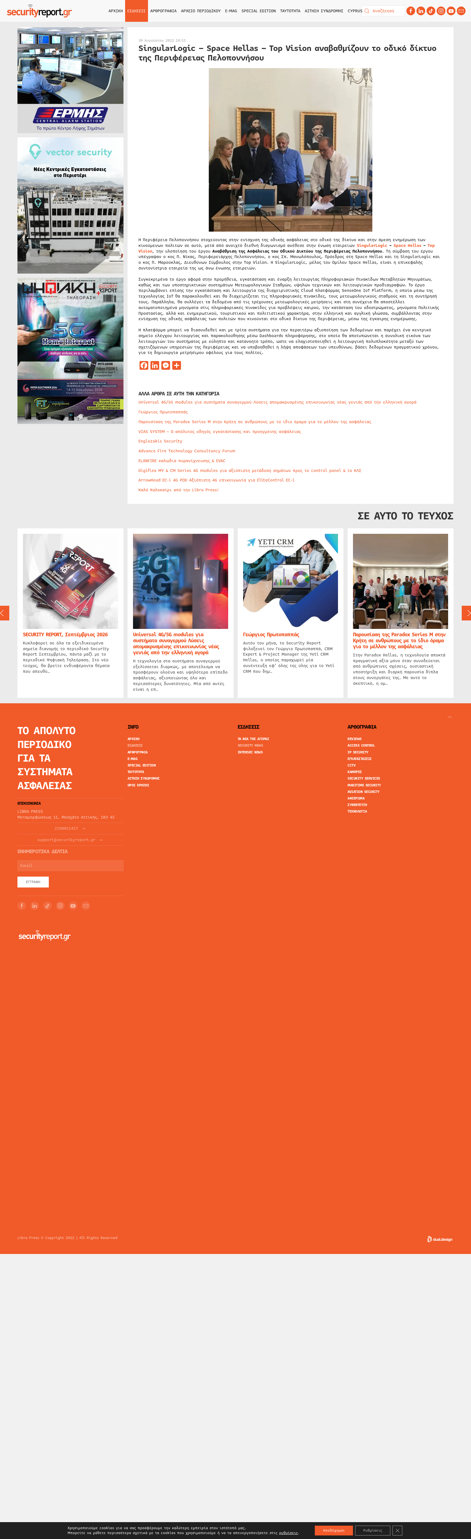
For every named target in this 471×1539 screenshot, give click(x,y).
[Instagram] (441, 11)
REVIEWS (355, 739)
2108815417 (66, 828)
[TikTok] (431, 11)
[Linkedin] (420, 11)
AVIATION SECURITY (364, 792)
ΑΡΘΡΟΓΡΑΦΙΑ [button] (163, 11)
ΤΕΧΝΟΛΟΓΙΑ (357, 811)
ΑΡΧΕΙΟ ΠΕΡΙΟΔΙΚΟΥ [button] (201, 11)
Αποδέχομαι (334, 1530)
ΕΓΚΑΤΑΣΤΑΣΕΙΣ (360, 759)
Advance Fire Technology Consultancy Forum (186, 451)
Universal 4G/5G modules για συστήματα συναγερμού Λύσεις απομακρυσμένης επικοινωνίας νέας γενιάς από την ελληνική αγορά (277, 402)
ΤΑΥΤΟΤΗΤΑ (290, 11)
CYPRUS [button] (355, 11)
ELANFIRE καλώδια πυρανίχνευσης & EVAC (181, 461)
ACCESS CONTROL (361, 745)
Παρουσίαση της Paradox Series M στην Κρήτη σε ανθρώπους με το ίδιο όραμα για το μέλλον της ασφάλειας (254, 422)
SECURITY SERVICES (364, 778)
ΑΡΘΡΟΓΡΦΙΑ (138, 752)
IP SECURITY (358, 752)
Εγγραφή (33, 882)
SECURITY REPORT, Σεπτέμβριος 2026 (65, 634)
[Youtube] (451, 11)
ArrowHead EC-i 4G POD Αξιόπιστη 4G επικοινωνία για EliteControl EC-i (216, 480)
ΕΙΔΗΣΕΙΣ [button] (136, 11)
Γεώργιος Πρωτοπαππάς (163, 412)
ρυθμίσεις (288, 1533)
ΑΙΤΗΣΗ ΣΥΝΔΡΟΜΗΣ (324, 11)
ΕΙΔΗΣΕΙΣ (135, 745)
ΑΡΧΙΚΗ (115, 11)
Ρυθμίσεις (372, 1530)
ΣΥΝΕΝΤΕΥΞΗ (357, 805)
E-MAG (231, 11)
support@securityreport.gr (66, 840)
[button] (450, 717)
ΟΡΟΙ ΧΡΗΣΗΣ (138, 785)
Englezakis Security (160, 441)
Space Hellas (407, 246)
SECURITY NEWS (250, 745)
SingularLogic (372, 246)
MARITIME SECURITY (364, 785)
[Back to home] (39, 11)
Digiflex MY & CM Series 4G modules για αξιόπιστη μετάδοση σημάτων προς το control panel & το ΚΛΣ (249, 471)
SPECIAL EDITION (258, 11)
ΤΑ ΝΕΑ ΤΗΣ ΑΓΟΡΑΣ (253, 739)
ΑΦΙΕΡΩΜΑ (356, 798)
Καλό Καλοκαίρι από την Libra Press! (178, 490)
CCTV (351, 765)
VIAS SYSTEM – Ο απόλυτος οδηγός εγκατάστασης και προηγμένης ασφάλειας (219, 432)
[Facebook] (410, 11)
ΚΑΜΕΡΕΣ (355, 772)
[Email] (85, 905)
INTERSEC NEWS (250, 752)
